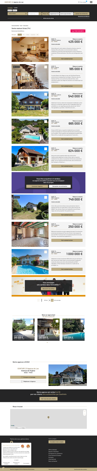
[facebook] (11, 442)
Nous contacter (52, 461)
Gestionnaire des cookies (80, 469)
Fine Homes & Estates (54, 455)
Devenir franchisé (53, 451)
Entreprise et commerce (55, 453)
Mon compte (83, 2)
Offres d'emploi (52, 449)
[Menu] (91, 2)
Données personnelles (54, 469)
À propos (51, 457)
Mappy (23, 427)
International (52, 459)
